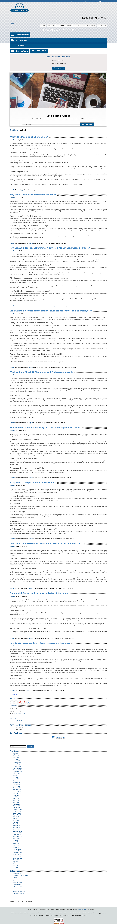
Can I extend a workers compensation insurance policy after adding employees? (51, 310)
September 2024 (17, 793)
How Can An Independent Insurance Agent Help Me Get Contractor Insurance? (50, 247)
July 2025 (15, 775)
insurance (31, 190)
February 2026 (17, 763)
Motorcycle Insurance (19, 891)
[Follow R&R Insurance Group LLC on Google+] (20, 702)
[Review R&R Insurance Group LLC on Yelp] (24, 702)
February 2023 (17, 827)
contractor (36, 306)
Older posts (14, 694)
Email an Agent (22, 51)
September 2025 (17, 771)
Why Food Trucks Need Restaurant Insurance (33, 194)
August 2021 (16, 860)
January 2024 (16, 807)
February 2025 (17, 784)
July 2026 (15, 754)
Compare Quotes (22, 34)
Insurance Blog (82, 909)
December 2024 (17, 788)
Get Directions (60, 68)
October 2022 (17, 834)
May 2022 (16, 843)
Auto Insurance (17, 873)
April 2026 (16, 759)
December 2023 (17, 809)
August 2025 (16, 773)
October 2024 (17, 791)
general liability (37, 477)
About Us (51, 25)
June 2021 (16, 863)
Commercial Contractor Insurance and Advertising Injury (39, 593)
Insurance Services (64, 25)
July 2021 (15, 861)
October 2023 (17, 813)
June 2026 (16, 755)
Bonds (76, 25)
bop (34, 422)
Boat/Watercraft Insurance (20, 875)
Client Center (41, 51)
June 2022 (16, 842)
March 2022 (16, 847)
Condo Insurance (20, 690)
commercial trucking (38, 538)
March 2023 (16, 825)
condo (32, 690)
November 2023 (17, 811)
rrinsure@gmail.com (19, 713)
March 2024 (16, 804)
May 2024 (16, 800)
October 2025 (17, 770)
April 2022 (16, 845)
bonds (26, 190)
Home (43, 25)
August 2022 (16, 838)
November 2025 (17, 768)
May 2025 (16, 779)
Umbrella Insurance (18, 893)
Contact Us (102, 25)
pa (35, 190)
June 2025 (16, 777)
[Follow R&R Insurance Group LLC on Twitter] (16, 702)
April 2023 (16, 824)
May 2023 (16, 822)
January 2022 (16, 851)
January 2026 (16, 764)
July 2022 (15, 840)
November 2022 (17, 833)
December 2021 (17, 852)
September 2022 (17, 836)
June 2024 (16, 798)
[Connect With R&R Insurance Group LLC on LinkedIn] (28, 702)
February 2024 (17, 806)
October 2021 (17, 856)
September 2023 (17, 815)
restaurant (66, 243)
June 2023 (16, 820)
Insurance (16, 888)
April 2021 (16, 867)
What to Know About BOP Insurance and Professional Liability (41, 371)
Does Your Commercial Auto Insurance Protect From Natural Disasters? (46, 543)
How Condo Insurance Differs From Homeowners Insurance (40, 642)
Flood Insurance (17, 882)
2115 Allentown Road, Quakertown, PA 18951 (39, 913)
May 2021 (16, 865)
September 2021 (17, 858)
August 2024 (16, 795)
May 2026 (16, 757)
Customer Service (87, 25)
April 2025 (16, 780)
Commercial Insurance (21, 243)
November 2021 (17, 854)
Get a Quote (87, 124)
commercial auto (38, 588)
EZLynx (62, 915)
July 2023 (15, 818)
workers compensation (70, 367)
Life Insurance (17, 890)
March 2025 (16, 782)
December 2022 (17, 831)
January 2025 (16, 786)
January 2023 (16, 829)
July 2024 (15, 797)
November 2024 (17, 789)
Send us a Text (21, 40)
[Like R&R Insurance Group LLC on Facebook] (12, 702)
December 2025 (17, 766)
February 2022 (17, 849)
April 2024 (16, 802)
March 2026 (16, 761)
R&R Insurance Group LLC (51, 190)
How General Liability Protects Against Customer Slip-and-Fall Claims (45, 427)
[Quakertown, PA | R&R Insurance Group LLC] (19, 7)
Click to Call (20, 46)
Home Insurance (17, 886)
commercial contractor (39, 638)
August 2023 (16, 816)
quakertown (39, 190)
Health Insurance (17, 884)
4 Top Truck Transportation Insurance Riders (33, 482)
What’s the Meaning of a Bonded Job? (29, 136)
